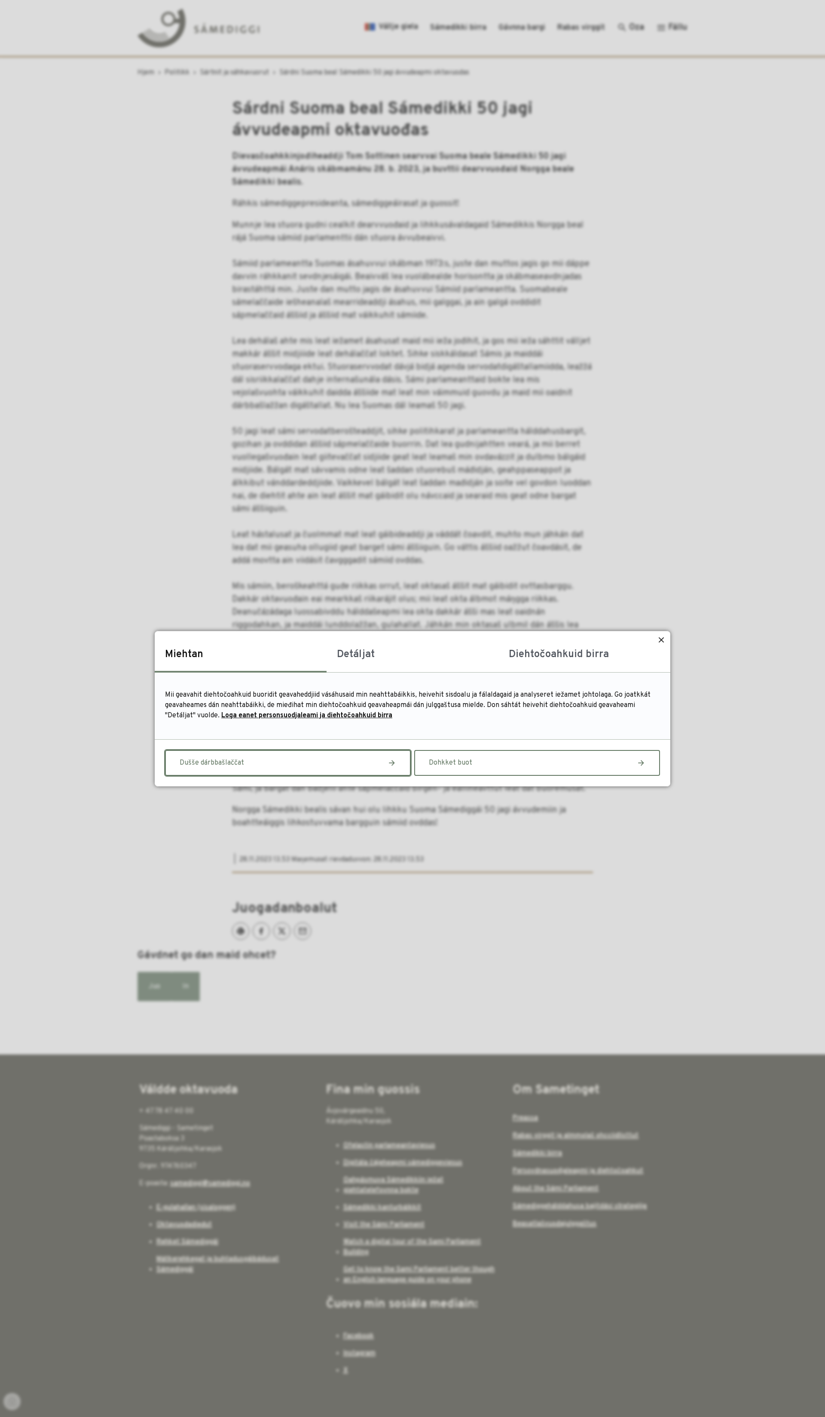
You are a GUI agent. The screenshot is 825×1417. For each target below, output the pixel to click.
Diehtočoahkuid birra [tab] (559, 654)
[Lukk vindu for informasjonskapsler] (661, 640)
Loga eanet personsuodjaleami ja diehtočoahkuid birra (306, 715)
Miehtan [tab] (184, 654)
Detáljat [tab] (356, 654)
